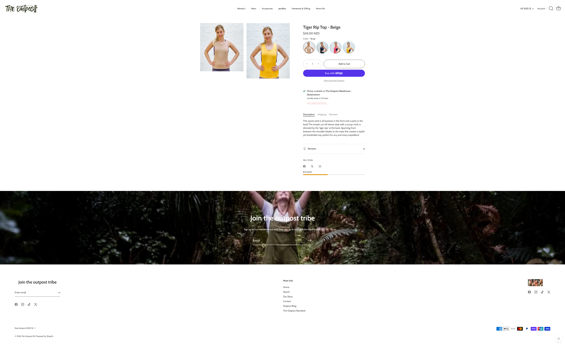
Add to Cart (344, 63)
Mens (253, 8)
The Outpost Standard (294, 310)
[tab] (310, 114)
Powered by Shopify (44, 336)
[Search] (551, 8)
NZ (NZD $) (525, 8)
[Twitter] (35, 304)
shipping (322, 114)
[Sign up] (58, 292)
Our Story (288, 296)
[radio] (309, 47)
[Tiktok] (29, 304)
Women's (241, 8)
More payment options (334, 80)
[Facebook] (16, 304)
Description (309, 114)
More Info (320, 8)
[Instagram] (22, 304)
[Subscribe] (309, 240)
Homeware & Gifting (301, 8)
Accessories (267, 8)
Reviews (333, 114)
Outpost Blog (289, 306)
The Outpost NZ (28, 336)
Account (541, 8)
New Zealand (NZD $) (24, 328)
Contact (287, 301)
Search (286, 291)
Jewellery (282, 8)
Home (286, 287)
